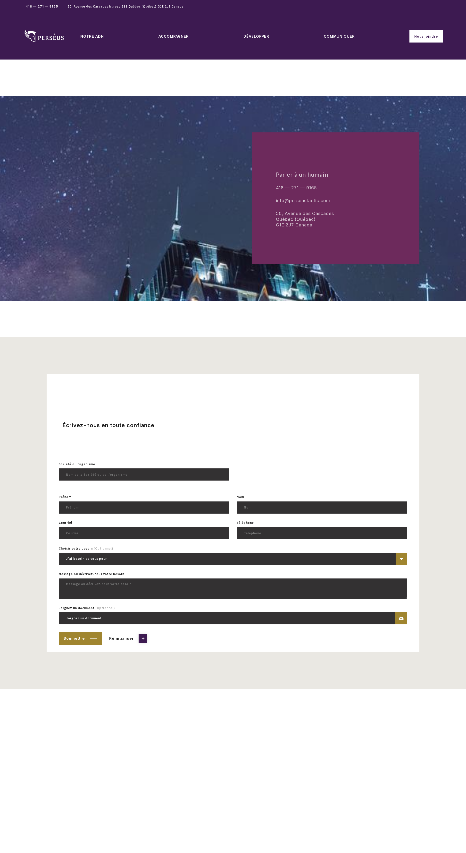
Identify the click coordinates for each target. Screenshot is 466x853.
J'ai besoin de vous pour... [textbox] (87, 559)
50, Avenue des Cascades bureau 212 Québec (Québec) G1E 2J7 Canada (126, 6)
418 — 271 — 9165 (42, 6)
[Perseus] (44, 36)
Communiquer (339, 36)
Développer (256, 36)
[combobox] (233, 559)
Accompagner (173, 36)
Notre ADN (92, 36)
